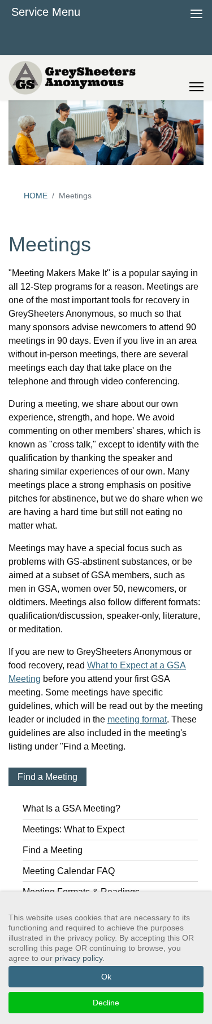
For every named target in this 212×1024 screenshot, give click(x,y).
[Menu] (196, 77)
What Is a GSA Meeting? (71, 808)
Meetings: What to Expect (73, 829)
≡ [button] (196, 12)
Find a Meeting (47, 777)
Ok (106, 976)
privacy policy (78, 958)
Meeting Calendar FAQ (69, 871)
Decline (106, 1002)
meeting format (137, 719)
